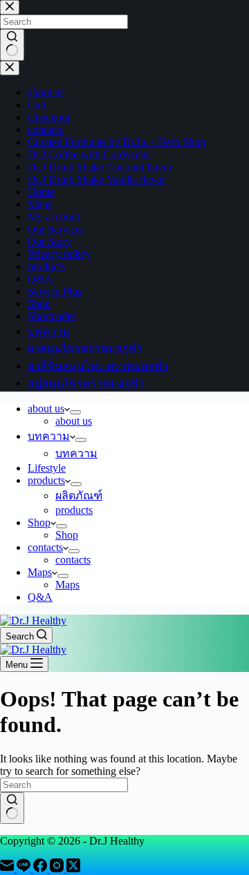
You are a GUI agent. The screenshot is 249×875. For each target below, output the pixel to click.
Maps (40, 572)
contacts (45, 547)
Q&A (40, 597)
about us (46, 408)
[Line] (25, 868)
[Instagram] (58, 868)
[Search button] (12, 808)
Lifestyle (47, 468)
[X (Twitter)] (73, 868)
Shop (39, 522)
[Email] (8, 868)
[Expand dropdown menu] (75, 412)
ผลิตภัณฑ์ (78, 495)
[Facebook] (41, 868)
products (46, 480)
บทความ (49, 436)
